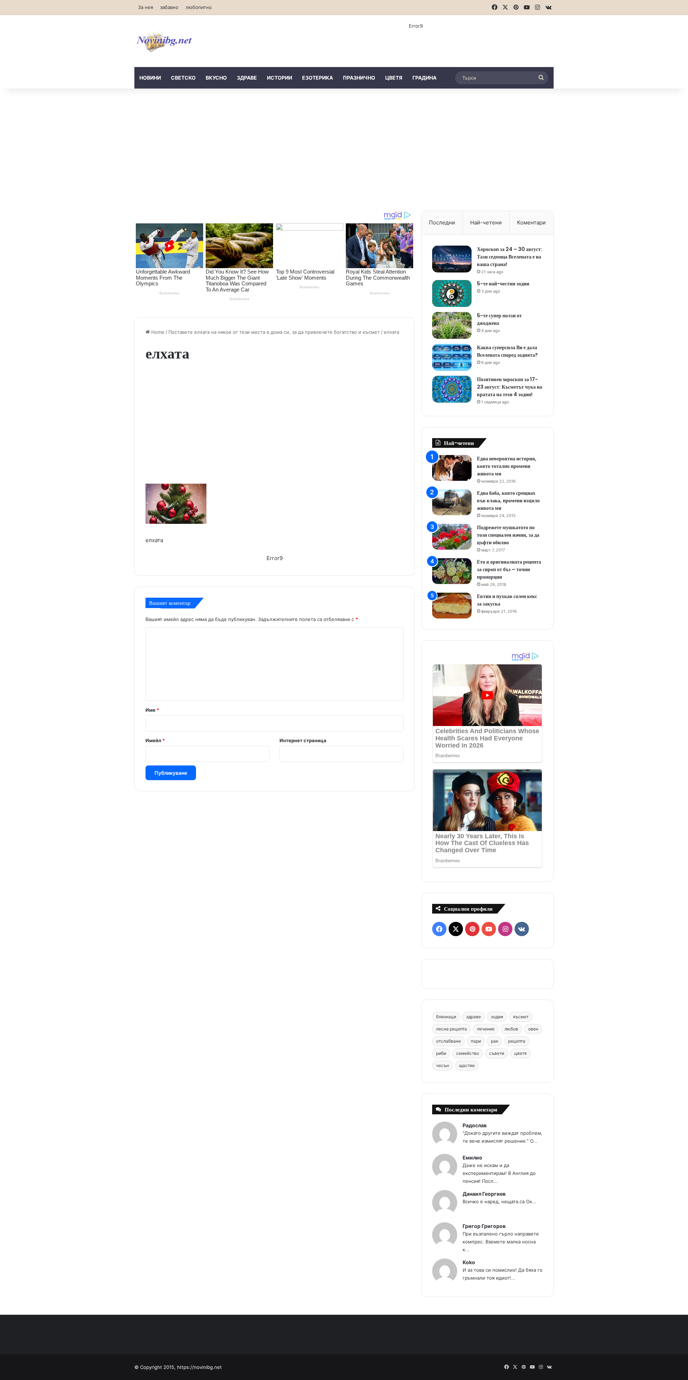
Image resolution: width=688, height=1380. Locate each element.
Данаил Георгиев (484, 1194)
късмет (521, 1016)
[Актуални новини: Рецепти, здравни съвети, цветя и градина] (163, 41)
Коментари (531, 222)
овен (533, 1029)
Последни (442, 222)
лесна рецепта (451, 1029)
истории (279, 78)
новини (150, 78)
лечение (485, 1029)
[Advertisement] (344, 149)
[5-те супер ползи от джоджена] (452, 325)
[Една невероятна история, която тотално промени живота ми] (452, 468)
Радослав (475, 1125)
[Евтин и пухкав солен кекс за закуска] (452, 606)
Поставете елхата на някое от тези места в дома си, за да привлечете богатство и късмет (274, 332)
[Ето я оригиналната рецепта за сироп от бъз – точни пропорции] (452, 571)
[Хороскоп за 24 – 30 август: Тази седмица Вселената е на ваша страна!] (452, 259)
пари (476, 1041)
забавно (169, 7)
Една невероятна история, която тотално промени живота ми (506, 466)
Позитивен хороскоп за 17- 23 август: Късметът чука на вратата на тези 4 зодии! (509, 387)
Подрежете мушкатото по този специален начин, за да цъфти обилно (508, 535)
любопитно (199, 7)
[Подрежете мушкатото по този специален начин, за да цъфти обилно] (452, 537)
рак (494, 1041)
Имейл (155, 740)
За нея (145, 7)
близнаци (446, 1016)
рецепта (516, 1041)
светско (183, 78)
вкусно (216, 78)
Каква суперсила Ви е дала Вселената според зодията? (507, 351)
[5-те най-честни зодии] (452, 293)
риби (441, 1053)
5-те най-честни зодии (503, 283)
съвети (496, 1053)
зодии (497, 1016)
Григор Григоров (484, 1226)
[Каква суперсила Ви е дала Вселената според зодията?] (452, 357)
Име (152, 710)
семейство (467, 1053)
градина (424, 78)
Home (157, 332)
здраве (247, 78)
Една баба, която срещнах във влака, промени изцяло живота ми (508, 500)
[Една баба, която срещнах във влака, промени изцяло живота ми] (452, 502)
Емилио (472, 1157)
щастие (467, 1065)
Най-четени (486, 222)
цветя (393, 78)
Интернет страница (303, 740)
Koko (469, 1262)
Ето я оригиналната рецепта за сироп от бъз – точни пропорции (509, 569)
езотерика (317, 78)
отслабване (448, 1041)
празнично (359, 78)
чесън (442, 1065)
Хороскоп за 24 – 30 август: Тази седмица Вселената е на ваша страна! (509, 257)
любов (511, 1029)
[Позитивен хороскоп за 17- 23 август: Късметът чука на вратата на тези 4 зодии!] (452, 389)
